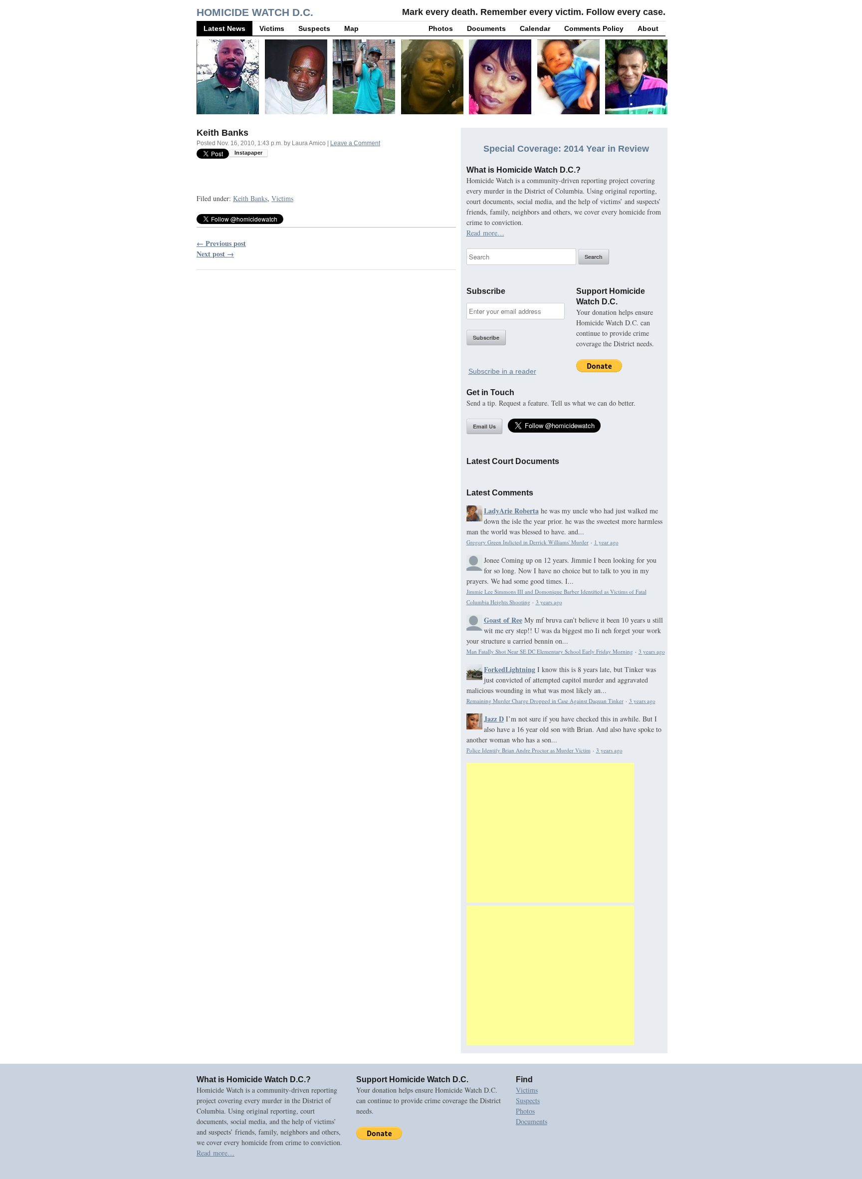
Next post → (215, 253)
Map (351, 28)
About (648, 28)
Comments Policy (594, 28)
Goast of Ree (503, 620)
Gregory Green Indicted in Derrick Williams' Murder (527, 542)
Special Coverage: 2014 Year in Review (566, 149)
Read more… (485, 232)
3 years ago (549, 602)
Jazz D (494, 718)
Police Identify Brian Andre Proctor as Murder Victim (528, 750)
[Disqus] (326, 405)
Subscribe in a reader (502, 371)
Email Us (484, 426)
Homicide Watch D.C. (255, 12)
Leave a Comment (355, 143)
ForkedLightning (509, 669)
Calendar (535, 28)
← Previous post (221, 243)
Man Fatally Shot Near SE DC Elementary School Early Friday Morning (549, 651)
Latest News (224, 28)
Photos (441, 28)
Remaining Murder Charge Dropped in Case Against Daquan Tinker (545, 701)
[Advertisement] (550, 833)
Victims (271, 28)
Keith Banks (250, 198)
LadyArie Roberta (511, 510)
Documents (486, 28)
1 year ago (606, 542)
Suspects (314, 28)
